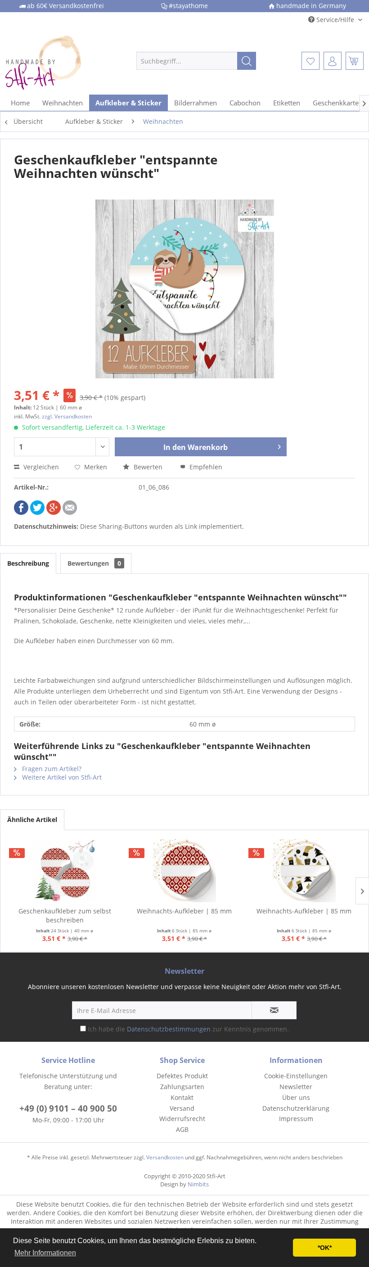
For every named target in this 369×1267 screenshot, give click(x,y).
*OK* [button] (325, 1247)
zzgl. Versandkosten (67, 416)
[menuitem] (196, 61)
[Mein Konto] (333, 61)
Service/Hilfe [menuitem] (335, 19)
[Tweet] (37, 512)
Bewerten (148, 467)
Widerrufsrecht (182, 1118)
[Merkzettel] (311, 61)
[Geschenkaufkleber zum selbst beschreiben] (64, 870)
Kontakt (182, 1097)
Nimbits (198, 1184)
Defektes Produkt (182, 1076)
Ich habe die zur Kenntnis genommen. (188, 1029)
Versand (182, 1108)
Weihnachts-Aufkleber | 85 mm (184, 911)
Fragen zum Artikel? (50, 768)
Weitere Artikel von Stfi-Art (61, 777)
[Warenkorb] (355, 61)
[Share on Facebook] (21, 512)
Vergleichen (40, 467)
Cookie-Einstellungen (296, 1076)
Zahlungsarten (182, 1086)
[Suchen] (246, 61)
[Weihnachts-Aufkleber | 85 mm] (184, 870)
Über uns (296, 1097)
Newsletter (295, 1086)
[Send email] (70, 512)
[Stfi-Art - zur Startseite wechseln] (55, 61)
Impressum (296, 1118)
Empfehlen (205, 467)
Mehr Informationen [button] (45, 1253)
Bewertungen (94, 563)
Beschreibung (28, 563)
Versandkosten (165, 1157)
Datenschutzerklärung (295, 1108)
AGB (182, 1129)
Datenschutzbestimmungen (169, 1029)
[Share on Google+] (53, 512)
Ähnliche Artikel (32, 819)
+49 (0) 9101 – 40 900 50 (68, 1108)
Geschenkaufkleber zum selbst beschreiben (64, 915)
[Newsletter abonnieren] (274, 1010)
